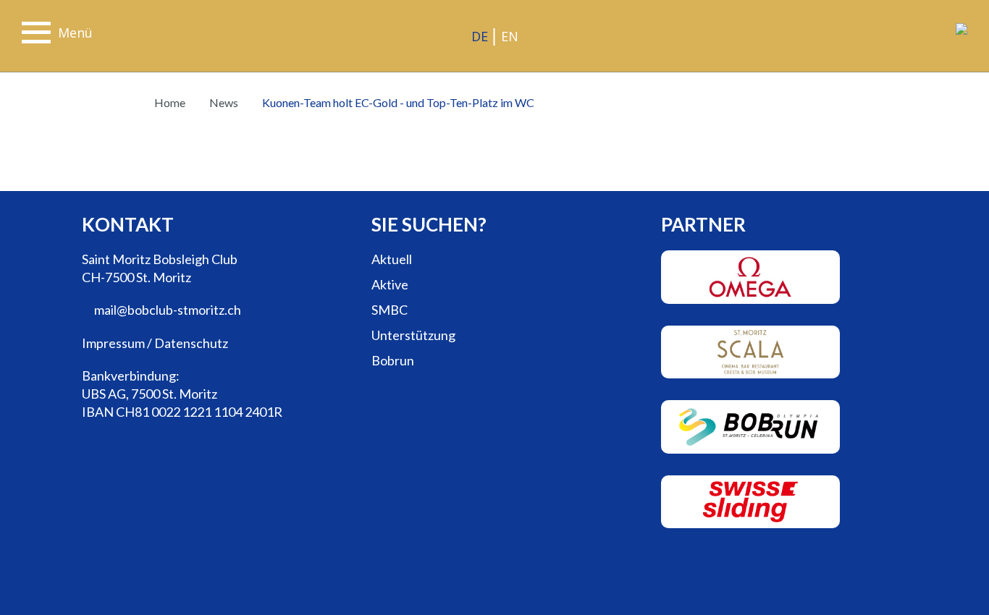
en (509, 36)
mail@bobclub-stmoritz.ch (166, 310)
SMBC (389, 310)
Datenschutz (191, 343)
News (222, 102)
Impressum (113, 343)
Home (169, 102)
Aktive (389, 284)
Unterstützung (413, 335)
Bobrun (392, 360)
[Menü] (36, 35)
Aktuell (391, 259)
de (479, 36)
